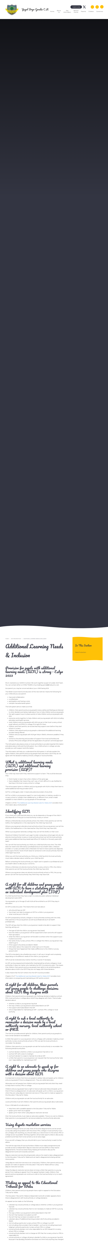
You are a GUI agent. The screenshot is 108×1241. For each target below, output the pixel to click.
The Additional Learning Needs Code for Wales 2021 (34, 803)
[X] (84, 7)
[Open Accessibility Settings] (97, 7)
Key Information (16, 638)
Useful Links (76, 7)
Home (7, 638)
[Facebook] (88, 7)
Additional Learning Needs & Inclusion (34, 638)
